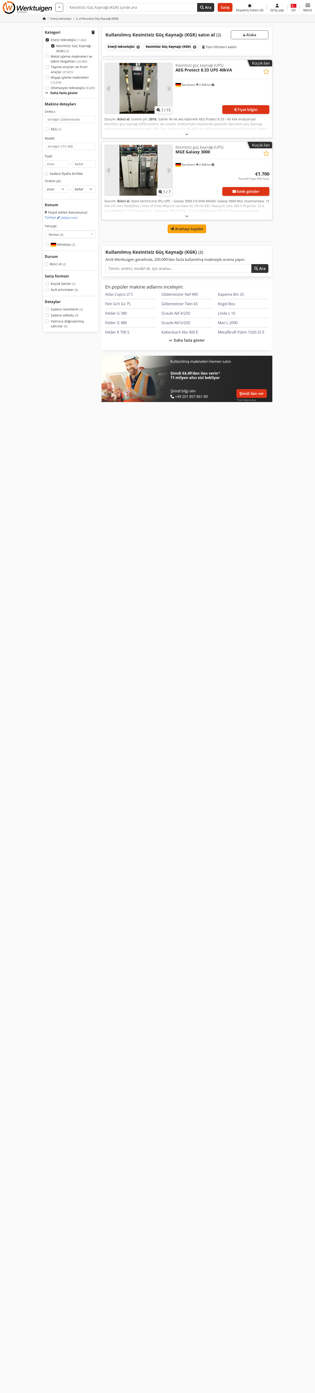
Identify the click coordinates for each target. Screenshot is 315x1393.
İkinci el (58, 264)
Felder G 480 (116, 322)
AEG (56, 129)
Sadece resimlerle (67, 309)
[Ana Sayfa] (44, 19)
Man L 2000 (228, 322)
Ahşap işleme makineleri (70, 80)
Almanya (65, 244)
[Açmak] (186, 134)
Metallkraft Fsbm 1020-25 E (241, 332)
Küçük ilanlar (63, 283)
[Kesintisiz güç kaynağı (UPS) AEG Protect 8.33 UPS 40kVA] (138, 88)
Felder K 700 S (117, 332)
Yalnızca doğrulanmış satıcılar (67, 323)
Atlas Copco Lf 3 (119, 294)
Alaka (250, 34)
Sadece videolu (64, 315)
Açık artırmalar (64, 289)
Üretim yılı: (53, 181)
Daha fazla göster (189, 340)
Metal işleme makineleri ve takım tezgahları (71, 59)
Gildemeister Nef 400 (179, 294)
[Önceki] (108, 88)
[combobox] (71, 234)
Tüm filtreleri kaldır (221, 47)
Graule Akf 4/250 (175, 313)
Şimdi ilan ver (251, 393)
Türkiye (61, 217)
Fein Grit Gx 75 (118, 303)
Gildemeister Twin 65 (179, 303)
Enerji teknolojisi (68, 40)
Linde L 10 (226, 313)
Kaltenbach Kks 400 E (179, 332)
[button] (307, 7)
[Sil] (137, 47)
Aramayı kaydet (188, 228)
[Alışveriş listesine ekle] (266, 72)
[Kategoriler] (59, 7)
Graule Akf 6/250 (175, 322)
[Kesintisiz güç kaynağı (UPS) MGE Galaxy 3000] (138, 170)
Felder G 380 (116, 313)
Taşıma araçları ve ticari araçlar (69, 69)
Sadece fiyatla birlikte (66, 173)
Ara (207, 7)
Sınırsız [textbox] (56, 234)
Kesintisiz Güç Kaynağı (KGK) (73, 48)
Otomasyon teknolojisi (73, 88)
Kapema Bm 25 (231, 294)
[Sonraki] (168, 88)
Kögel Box (226, 303)
